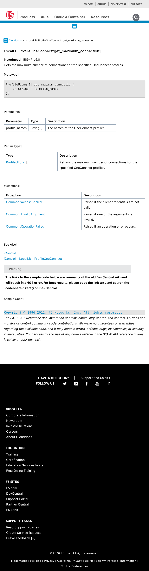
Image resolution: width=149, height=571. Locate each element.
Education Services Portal (25, 465)
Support (136, 4)
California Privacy (69, 560)
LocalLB (25, 258)
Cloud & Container (69, 17)
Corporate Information (22, 415)
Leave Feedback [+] (21, 538)
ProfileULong (15, 162)
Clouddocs (15, 40)
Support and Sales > (96, 378)
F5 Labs (12, 510)
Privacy (49, 560)
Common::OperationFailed (25, 226)
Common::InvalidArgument (25, 214)
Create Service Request (23, 533)
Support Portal (17, 499)
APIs (45, 17)
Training (12, 454)
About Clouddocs (19, 437)
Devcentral (118, 4)
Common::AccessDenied (24, 202)
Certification (15, 460)
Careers (12, 431)
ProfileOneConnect (48, 258)
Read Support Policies (22, 527)
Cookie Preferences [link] (74, 566)
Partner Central (17, 504)
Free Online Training (20, 471)
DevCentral (14, 493)
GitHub (101, 4)
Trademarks (19, 560)
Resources (100, 17)
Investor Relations (19, 426)
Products (27, 17)
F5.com (88, 4)
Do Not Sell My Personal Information (110, 560)
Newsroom (14, 421)
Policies (35, 560)
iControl (10, 253)
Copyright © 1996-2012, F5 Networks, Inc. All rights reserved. (63, 312)
